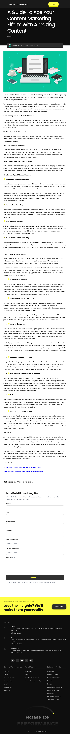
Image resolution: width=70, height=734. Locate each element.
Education (50, 681)
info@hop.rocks (16, 633)
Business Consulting (53, 678)
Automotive (50, 671)
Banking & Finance (53, 674)
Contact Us (53, 4)
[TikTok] (26, 660)
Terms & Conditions (9, 678)
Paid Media (28, 671)
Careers (6, 674)
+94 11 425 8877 (16, 644)
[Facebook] (13, 660)
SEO (26, 674)
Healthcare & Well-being (54, 687)
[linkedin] (31, 660)
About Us (6, 671)
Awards (6, 684)
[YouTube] (22, 660)
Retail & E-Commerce (53, 696)
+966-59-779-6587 (17, 653)
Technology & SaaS (53, 699)
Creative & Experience (32, 678)
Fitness (49, 684)
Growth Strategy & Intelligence (34, 681)
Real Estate (50, 693)
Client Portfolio (8, 687)
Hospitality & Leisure (53, 690)
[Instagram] (17, 660)
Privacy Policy (8, 681)
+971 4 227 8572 (16, 631)
